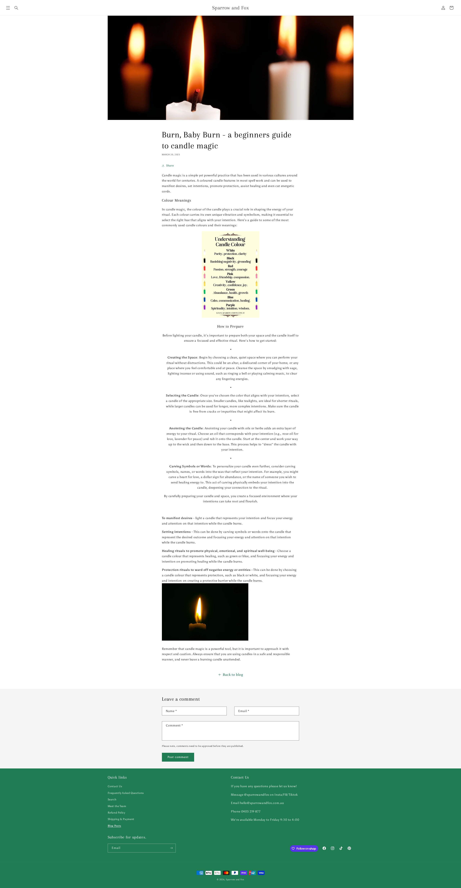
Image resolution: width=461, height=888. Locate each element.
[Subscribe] (171, 848)
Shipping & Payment (121, 819)
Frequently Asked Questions (126, 793)
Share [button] (170, 165)
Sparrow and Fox (235, 879)
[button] (8, 8)
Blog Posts (114, 825)
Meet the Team (117, 806)
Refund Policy (116, 812)
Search (112, 799)
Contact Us (115, 786)
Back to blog (233, 675)
